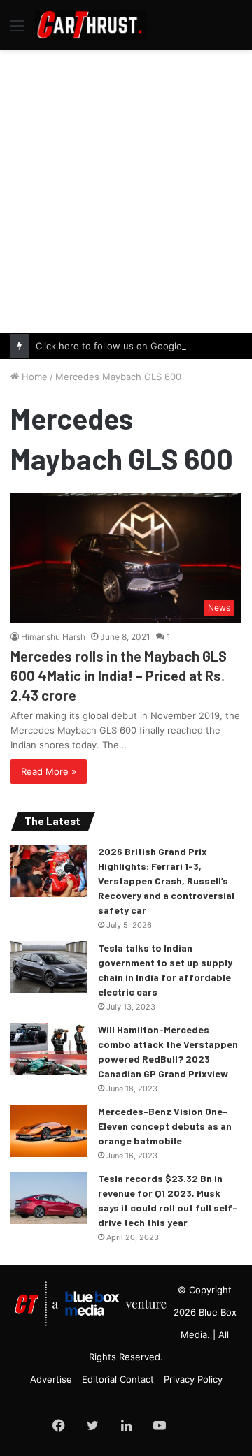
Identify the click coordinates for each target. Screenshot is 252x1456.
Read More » (48, 771)
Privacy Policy (193, 1379)
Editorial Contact (118, 1379)
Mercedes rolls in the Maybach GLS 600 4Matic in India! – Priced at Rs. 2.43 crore (118, 676)
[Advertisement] (126, 189)
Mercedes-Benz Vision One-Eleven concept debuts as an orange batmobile (165, 1125)
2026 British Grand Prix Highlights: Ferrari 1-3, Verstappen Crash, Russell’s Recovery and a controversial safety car (166, 880)
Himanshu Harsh (53, 637)
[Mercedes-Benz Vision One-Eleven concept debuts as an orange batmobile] (49, 1131)
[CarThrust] (91, 25)
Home (33, 376)
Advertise (51, 1379)
